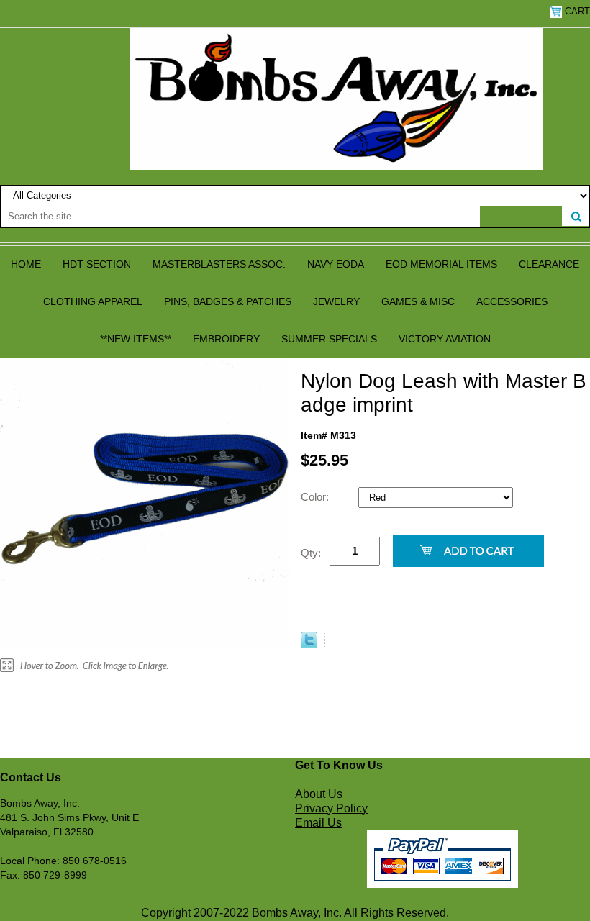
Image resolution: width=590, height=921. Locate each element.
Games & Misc (418, 301)
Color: (316, 497)
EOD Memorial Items (441, 264)
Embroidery (226, 339)
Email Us (318, 823)
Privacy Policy (331, 808)
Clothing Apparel (92, 301)
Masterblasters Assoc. (219, 264)
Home (26, 264)
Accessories (512, 301)
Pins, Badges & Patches (227, 301)
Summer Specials (329, 339)
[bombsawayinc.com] (336, 98)
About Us (318, 794)
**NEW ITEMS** (135, 339)
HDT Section (97, 264)
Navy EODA (335, 264)
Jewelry (336, 301)
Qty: (311, 553)
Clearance (549, 264)
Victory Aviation (445, 339)
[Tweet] (309, 644)
